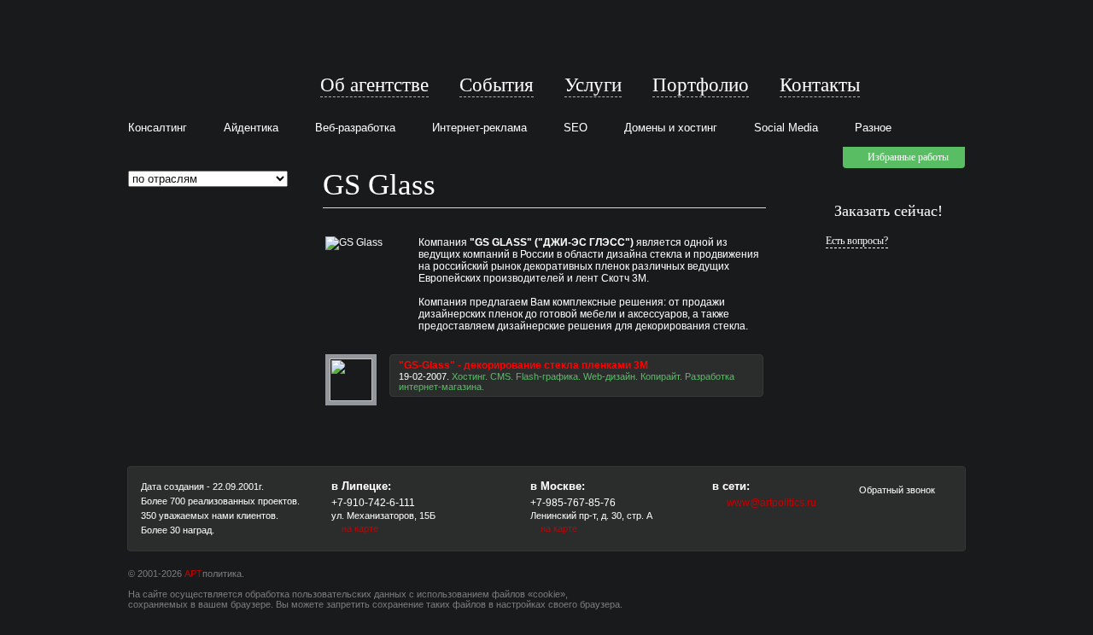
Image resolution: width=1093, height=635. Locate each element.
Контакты (820, 85)
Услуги (593, 85)
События (496, 85)
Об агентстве (374, 85)
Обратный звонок (895, 490)
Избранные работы (908, 157)
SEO (575, 127)
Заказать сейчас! (888, 210)
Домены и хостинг (670, 127)
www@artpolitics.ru (771, 503)
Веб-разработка (355, 127)
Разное (873, 127)
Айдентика (251, 127)
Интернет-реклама (479, 127)
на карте (360, 528)
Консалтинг (157, 127)
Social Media (786, 127)
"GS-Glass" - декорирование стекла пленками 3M (523, 365)
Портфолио (700, 85)
